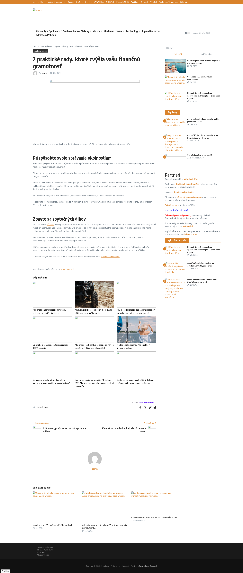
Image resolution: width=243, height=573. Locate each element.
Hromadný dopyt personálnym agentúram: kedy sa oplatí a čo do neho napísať (203, 96)
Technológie (133, 31)
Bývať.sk (88, 2)
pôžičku (50, 224)
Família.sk (135, 2)
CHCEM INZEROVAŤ (45, 550)
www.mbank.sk (68, 269)
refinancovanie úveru (110, 256)
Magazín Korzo (39, 2)
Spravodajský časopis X (148, 566)
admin (45, 73)
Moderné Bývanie (114, 31)
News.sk (144, 2)
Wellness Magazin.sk (168, 2)
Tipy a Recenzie (151, 31)
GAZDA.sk (110, 2)
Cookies (5, 571)
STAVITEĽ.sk (99, 2)
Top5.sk (153, 2)
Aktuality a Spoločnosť (48, 31)
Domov (36, 46)
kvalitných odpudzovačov (187, 184)
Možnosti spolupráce (57, 2)
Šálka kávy (184, 2)
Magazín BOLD (122, 2)
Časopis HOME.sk (75, 2)
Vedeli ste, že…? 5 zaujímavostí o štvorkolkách (52, 525)
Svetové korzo (71, 31)
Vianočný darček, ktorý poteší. (199, 155)
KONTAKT (41, 552)
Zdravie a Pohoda (46, 35)
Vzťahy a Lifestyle (91, 31)
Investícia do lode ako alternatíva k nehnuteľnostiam (154, 517)
